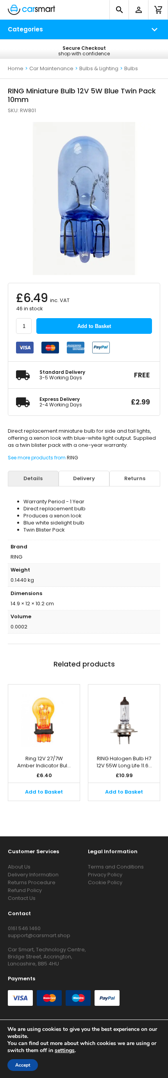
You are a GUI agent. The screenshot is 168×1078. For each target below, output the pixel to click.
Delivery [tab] (84, 478)
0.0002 (19, 626)
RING (72, 457)
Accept (22, 1065)
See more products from (37, 457)
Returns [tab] (134, 478)
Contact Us (22, 898)
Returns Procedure (31, 882)
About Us (19, 866)
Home (15, 68)
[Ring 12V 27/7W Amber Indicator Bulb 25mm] (44, 716)
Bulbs (131, 68)
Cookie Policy (105, 882)
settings (65, 1050)
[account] (138, 10)
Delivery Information (33, 874)
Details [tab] (33, 478)
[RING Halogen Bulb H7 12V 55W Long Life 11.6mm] (124, 716)
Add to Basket (94, 326)
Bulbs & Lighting (98, 68)
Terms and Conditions (116, 866)
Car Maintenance (51, 68)
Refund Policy (25, 890)
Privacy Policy (105, 874)
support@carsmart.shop (39, 935)
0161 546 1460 (24, 928)
